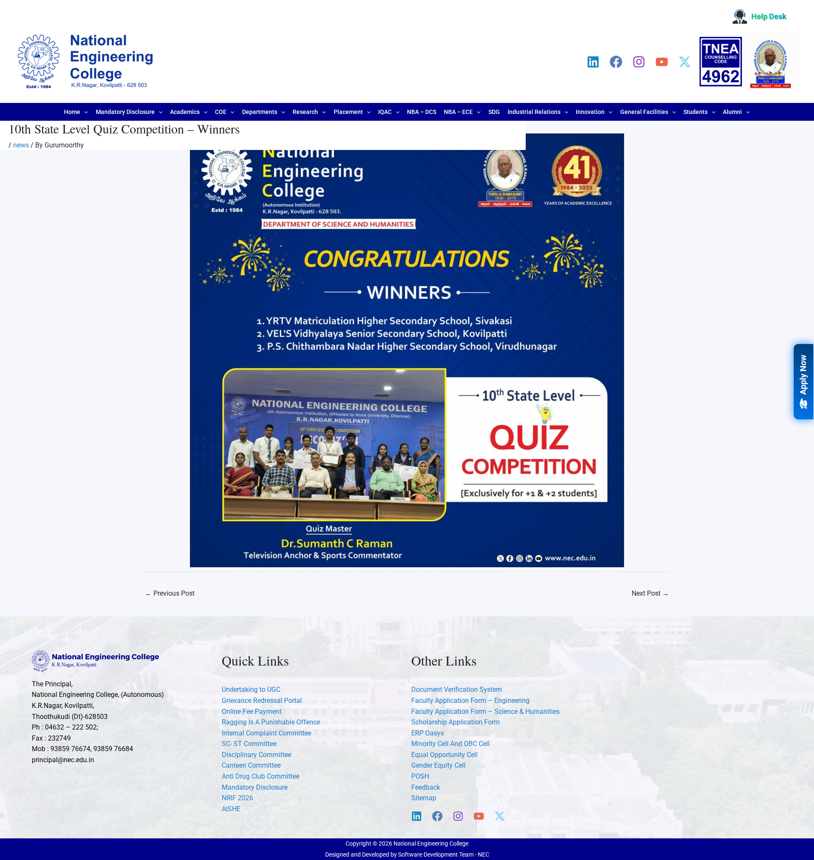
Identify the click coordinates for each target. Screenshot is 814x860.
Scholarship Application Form (455, 722)
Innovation (590, 111)
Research (305, 111)
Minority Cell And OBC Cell (450, 744)
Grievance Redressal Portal (262, 700)
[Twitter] (684, 61)
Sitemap (423, 798)
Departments (259, 111)
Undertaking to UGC (251, 689)
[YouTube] (661, 61)
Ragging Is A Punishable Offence (271, 722)
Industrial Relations (533, 111)
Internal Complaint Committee (266, 733)
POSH (420, 776)
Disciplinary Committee (256, 755)
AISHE (231, 809)
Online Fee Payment (252, 711)
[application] (84, 112)
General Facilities (644, 111)
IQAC (385, 111)
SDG (494, 111)
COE (220, 111)
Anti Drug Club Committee (260, 776)
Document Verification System (456, 689)
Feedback (425, 787)
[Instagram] (639, 61)
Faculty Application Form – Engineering (470, 700)
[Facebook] (616, 61)
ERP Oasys (427, 733)
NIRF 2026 (237, 798)
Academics (185, 111)
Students (695, 111)
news (21, 145)
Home (72, 111)
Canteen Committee (251, 765)
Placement (348, 111)
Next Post (650, 593)
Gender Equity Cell (438, 765)
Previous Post (170, 593)
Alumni (732, 111)
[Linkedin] (593, 61)
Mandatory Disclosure (125, 111)
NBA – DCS (421, 111)
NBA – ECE (458, 111)
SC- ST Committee (249, 744)
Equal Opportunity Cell (444, 755)
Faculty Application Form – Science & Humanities (485, 711)
